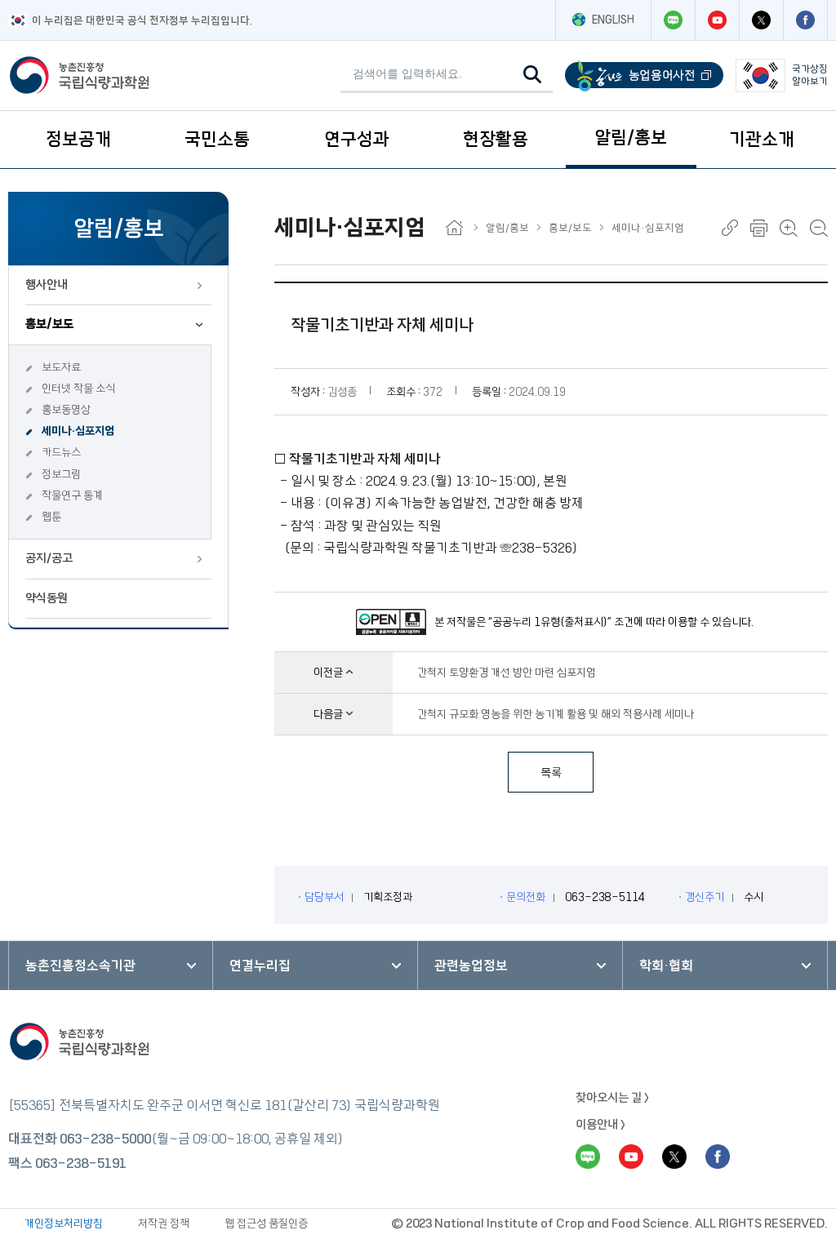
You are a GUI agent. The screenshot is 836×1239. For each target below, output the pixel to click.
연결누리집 (260, 965)
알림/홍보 (630, 137)
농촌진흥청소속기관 (80, 965)
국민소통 (217, 139)
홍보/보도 (49, 324)
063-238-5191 (81, 1163)
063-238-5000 (105, 1138)
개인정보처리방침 (63, 1223)
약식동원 (46, 598)
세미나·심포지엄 (78, 431)
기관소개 (761, 139)
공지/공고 (49, 558)
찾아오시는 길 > (612, 1097)
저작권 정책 (163, 1223)
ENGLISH (613, 19)
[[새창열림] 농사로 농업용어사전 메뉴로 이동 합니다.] (644, 75)
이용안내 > (600, 1124)
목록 (551, 772)
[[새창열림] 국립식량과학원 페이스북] (805, 20)
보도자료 (61, 367)
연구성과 (356, 139)
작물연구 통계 (72, 495)
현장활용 (495, 139)
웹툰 (51, 516)
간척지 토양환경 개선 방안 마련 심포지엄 (506, 672)
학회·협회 (666, 965)
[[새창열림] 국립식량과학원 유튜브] (717, 20)
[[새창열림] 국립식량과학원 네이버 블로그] (673, 20)
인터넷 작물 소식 (78, 388)
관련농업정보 (471, 965)
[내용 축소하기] (819, 228)
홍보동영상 (66, 409)
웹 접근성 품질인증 (266, 1223)
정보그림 (61, 474)
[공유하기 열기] (730, 228)
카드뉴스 (61, 452)
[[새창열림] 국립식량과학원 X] (761, 20)
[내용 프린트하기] (758, 228)
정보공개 (78, 139)
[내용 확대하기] (789, 228)
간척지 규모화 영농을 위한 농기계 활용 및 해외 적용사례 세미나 (555, 714)
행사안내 (46, 284)
